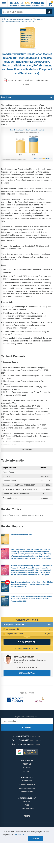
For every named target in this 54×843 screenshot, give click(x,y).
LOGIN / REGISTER (27, 809)
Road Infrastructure (11, 515)
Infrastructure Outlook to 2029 (21, 535)
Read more (27, 450)
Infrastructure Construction (33, 515)
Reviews (26, 771)
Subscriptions (27, 792)
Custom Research (27, 788)
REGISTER (27, 727)
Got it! (36, 839)
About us (27, 764)
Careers (27, 768)
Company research (27, 784)
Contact (27, 801)
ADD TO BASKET (27, 641)
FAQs (27, 805)
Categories (27, 781)
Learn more (19, 834)
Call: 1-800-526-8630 (27, 667)
